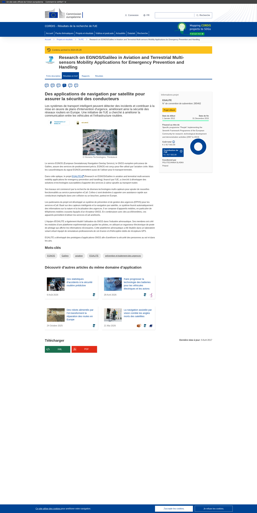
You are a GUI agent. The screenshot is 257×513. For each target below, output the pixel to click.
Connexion (133, 15)
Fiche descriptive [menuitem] (53, 76)
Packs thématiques (64, 33)
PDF (86, 349)
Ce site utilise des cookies (48, 508)
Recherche (142, 33)
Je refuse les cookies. (213, 508)
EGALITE (77, 176)
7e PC (81, 39)
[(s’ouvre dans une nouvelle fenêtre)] (66, 13)
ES (58, 85)
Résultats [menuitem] (99, 76)
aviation (79, 256)
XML (60, 349)
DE (47, 85)
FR (64, 85)
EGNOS (51, 256)
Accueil (49, 33)
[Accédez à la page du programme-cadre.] (50, 60)
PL (76, 85)
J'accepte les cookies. (174, 508)
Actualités (120, 33)
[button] (146, 15)
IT (70, 85)
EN (53, 85)
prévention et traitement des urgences (123, 256)
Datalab (131, 33)
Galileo (65, 256)
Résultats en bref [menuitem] (70, 76)
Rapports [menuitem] (86, 76)
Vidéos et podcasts (105, 33)
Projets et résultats (84, 33)
